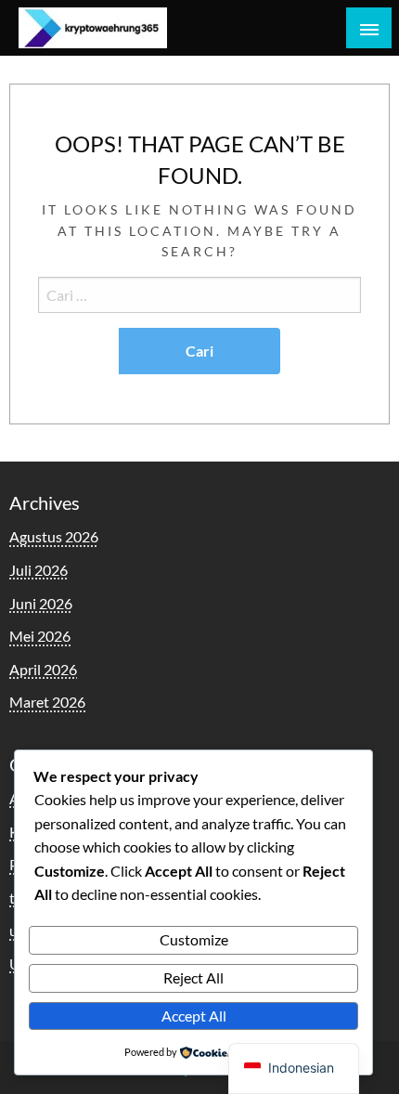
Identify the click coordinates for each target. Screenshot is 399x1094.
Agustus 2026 (53, 536)
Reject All (193, 977)
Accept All (193, 1015)
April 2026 (43, 669)
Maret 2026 (47, 701)
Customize (194, 939)
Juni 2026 (40, 603)
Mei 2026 (40, 636)
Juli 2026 (38, 570)
